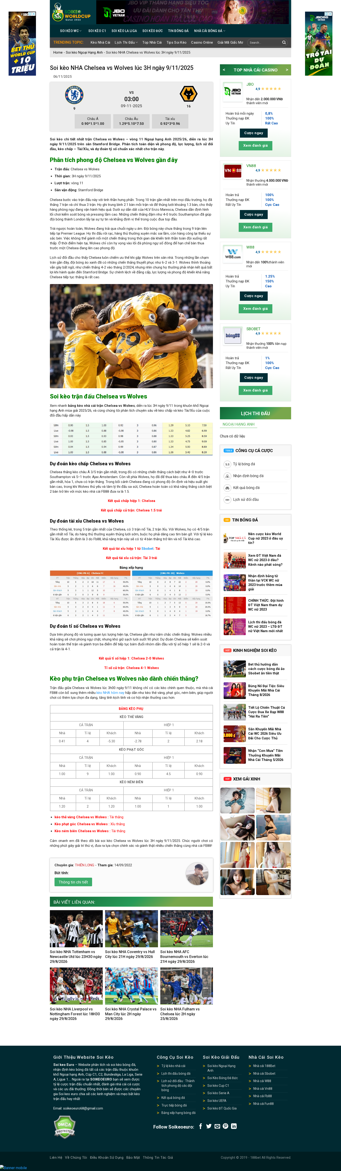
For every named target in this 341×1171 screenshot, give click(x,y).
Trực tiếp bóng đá (174, 1105)
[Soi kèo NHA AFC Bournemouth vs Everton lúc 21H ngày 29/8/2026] (186, 928)
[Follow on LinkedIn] (234, 1126)
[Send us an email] (217, 1126)
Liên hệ (56, 1157)
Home (58, 52)
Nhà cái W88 (262, 1081)
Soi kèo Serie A (218, 1093)
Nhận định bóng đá (248, 476)
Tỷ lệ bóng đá (244, 464)
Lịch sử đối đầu (246, 499)
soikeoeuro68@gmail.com (83, 1108)
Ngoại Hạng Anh (238, 424)
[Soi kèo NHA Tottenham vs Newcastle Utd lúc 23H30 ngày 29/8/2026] (76, 928)
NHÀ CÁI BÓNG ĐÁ (208, 31)
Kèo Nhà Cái (100, 42)
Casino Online (202, 42)
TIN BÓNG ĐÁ (178, 31)
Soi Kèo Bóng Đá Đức (222, 1078)
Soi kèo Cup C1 (218, 1085)
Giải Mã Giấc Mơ (230, 42)
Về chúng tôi (76, 1157)
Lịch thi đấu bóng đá (175, 1073)
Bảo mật (133, 1157)
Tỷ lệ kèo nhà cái (173, 1066)
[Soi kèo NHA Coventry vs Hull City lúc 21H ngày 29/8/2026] (131, 928)
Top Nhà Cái (152, 42)
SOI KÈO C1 (97, 31)
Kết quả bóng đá (246, 487)
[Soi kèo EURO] (71, 12)
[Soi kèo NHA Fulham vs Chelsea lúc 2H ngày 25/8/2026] (186, 985)
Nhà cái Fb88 (262, 1096)
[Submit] (284, 42)
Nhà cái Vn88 (262, 1088)
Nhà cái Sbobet (264, 1073)
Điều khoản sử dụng (107, 1157)
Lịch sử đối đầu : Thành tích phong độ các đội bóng (178, 1085)
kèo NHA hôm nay (110, 693)
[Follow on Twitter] (209, 1126)
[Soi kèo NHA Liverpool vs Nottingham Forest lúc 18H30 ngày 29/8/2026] (76, 985)
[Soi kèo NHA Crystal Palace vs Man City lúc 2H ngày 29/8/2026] (131, 985)
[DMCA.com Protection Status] (64, 1127)
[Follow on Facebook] (200, 1126)
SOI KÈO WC (69, 31)
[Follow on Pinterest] (225, 1126)
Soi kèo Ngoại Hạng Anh (84, 52)
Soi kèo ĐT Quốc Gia (222, 1108)
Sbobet (147, 549)
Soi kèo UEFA (216, 1101)
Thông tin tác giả (158, 1157)
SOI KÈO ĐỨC (152, 31)
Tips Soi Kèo (177, 42)
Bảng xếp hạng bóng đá (178, 1113)
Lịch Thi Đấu (125, 42)
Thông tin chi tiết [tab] (73, 882)
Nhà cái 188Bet (264, 1066)
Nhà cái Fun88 (263, 1104)
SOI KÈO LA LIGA (124, 31)
